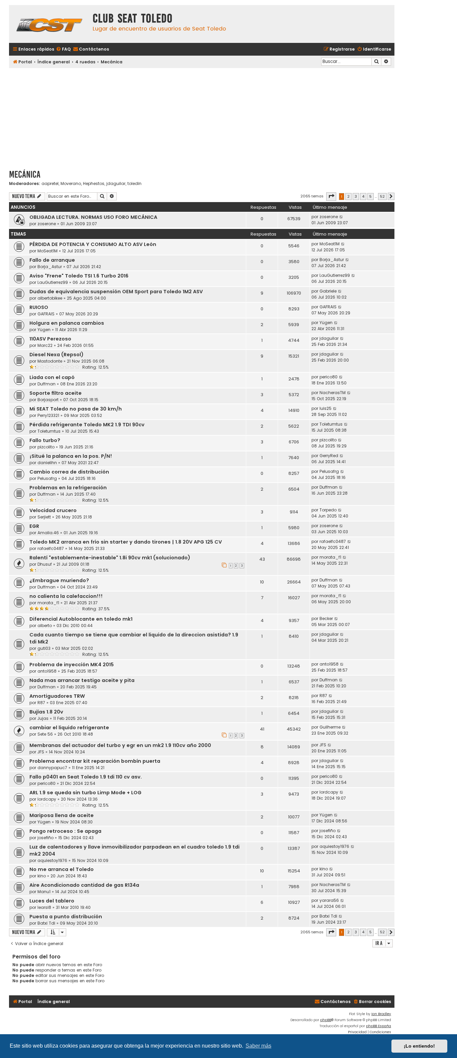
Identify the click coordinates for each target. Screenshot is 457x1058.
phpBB (325, 1019)
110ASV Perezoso (50, 338)
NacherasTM (332, 392)
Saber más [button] (258, 1046)
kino (41, 876)
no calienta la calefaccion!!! (66, 596)
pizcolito (46, 447)
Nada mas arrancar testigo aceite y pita (81, 680)
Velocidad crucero (53, 510)
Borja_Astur (49, 266)
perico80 (328, 377)
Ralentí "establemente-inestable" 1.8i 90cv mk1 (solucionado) (109, 557)
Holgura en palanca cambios (66, 323)
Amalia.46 (48, 533)
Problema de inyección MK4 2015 (71, 664)
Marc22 (45, 345)
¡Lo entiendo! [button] (419, 1046)
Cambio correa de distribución (69, 472)
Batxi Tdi (46, 923)
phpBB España (378, 1026)
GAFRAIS (46, 314)
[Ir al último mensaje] (341, 217)
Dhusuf (44, 564)
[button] (331, 196)
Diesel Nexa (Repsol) (56, 354)
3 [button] (356, 196)
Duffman (46, 384)
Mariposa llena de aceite (61, 815)
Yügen (44, 329)
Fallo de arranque (52, 260)
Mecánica (24, 174)
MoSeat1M (47, 251)
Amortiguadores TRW (57, 696)
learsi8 (44, 907)
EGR (34, 526)
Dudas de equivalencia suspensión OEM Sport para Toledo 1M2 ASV (116, 291)
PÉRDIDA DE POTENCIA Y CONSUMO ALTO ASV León (92, 244)
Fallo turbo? (44, 440)
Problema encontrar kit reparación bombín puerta (94, 761)
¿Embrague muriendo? (59, 580)
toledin (134, 183)
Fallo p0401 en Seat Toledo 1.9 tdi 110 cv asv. (85, 776)
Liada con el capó (52, 377)
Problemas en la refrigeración (68, 487)
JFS (40, 752)
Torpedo (328, 510)
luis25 (325, 408)
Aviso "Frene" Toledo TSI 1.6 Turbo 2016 (78, 275)
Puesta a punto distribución (65, 916)
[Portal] (49, 24)
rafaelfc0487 (50, 548)
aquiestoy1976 (52, 860)
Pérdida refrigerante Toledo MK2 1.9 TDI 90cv (87, 424)
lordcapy (46, 799)
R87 (41, 702)
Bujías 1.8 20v (46, 711)
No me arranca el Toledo (61, 869)
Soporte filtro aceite (55, 393)
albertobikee (49, 298)
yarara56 (329, 900)
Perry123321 (48, 415)
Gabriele (328, 291)
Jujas (43, 718)
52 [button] (382, 196)
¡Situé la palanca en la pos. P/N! (70, 456)
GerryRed (328, 455)
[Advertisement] (201, 116)
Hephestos (93, 183)
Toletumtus (49, 431)
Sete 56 (45, 734)
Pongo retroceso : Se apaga (65, 831)
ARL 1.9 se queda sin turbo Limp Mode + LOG (85, 792)
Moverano (71, 183)
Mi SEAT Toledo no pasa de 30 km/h (75, 409)
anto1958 (47, 671)
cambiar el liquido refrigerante (69, 727)
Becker (326, 618)
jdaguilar (115, 183)
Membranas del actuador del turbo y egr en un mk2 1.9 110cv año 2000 (120, 745)
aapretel (50, 183)
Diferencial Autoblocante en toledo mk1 (80, 619)
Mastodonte (49, 361)
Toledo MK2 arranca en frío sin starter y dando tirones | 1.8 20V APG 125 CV (125, 542)
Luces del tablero (51, 900)
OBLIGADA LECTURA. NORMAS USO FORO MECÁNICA (93, 217)
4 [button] (363, 196)
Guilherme (330, 727)
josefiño (45, 838)
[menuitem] (63, 49)
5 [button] (370, 196)
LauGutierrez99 (52, 282)
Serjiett (44, 517)
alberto (44, 625)
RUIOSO (38, 307)
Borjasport (48, 399)
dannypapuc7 (52, 767)
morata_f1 (330, 557)
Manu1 (44, 891)
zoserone (46, 224)
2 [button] (348, 196)
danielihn (47, 462)
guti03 (44, 648)
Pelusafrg (47, 478)
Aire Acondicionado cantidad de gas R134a (84, 885)
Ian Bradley (381, 1013)
